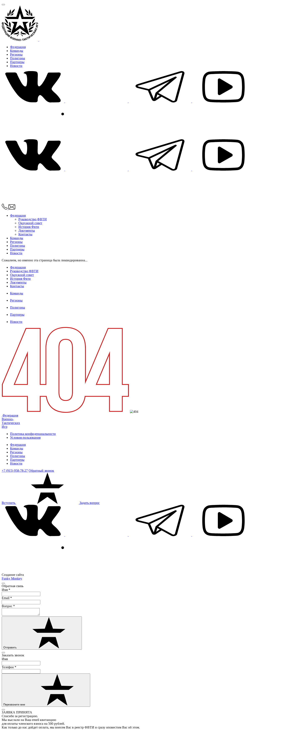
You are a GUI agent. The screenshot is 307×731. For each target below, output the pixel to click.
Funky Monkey (12, 578)
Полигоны (17, 58)
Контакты (25, 234)
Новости (16, 66)
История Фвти (28, 227)
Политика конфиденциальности (33, 434)
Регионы (16, 54)
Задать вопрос (90, 503)
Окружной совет (30, 223)
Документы (26, 230)
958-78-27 (15, 470)
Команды (16, 50)
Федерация (18, 47)
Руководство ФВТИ (32, 219)
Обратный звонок (41, 470)
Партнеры (17, 62)
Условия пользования (25, 437)
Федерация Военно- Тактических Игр (11, 421)
